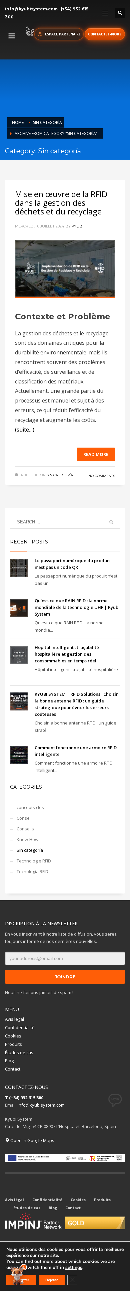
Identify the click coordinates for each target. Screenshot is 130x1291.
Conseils (25, 829)
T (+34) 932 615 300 (24, 1098)
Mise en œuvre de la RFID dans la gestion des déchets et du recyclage (61, 202)
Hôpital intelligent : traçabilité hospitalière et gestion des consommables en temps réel (67, 654)
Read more (95, 454)
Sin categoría (60, 475)
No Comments (101, 476)
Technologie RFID (34, 861)
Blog (9, 1061)
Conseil (24, 818)
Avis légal (14, 1019)
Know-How (27, 839)
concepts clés (30, 807)
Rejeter (51, 1280)
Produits (13, 1044)
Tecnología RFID (32, 871)
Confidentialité (20, 1027)
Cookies (13, 1036)
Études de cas (19, 1053)
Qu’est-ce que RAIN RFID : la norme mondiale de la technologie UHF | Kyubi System (77, 607)
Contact (12, 1069)
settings (73, 1268)
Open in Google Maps (31, 1140)
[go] (111, 522)
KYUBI (77, 226)
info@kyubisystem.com (31, 8)
